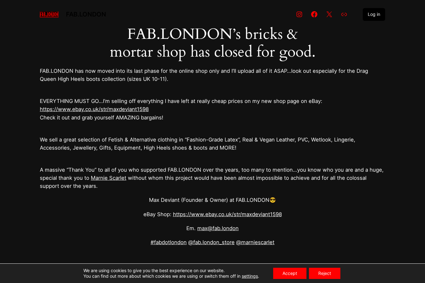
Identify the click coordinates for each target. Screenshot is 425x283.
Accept (290, 273)
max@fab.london (218, 228)
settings (250, 276)
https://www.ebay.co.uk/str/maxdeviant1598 (94, 109)
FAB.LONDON (86, 14)
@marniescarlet (255, 242)
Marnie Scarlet (108, 178)
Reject (324, 273)
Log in (374, 14)
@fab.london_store (211, 242)
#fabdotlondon (169, 242)
